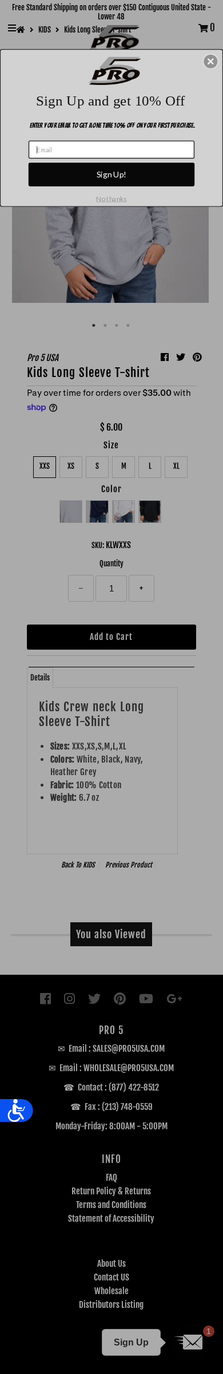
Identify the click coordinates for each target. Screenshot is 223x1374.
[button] (210, 61)
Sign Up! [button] (112, 174)
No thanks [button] (111, 198)
